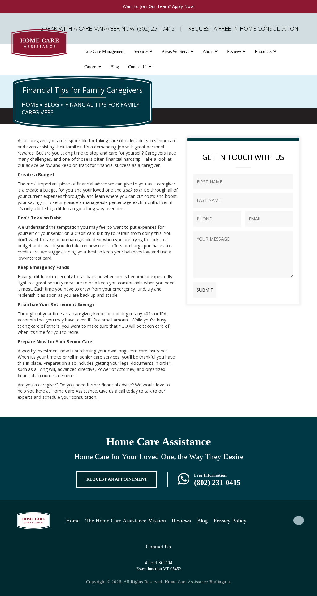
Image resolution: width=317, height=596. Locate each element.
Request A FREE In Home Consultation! (243, 28)
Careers (91, 67)
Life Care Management (104, 51)
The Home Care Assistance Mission (125, 520)
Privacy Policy (230, 520)
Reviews (235, 51)
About (209, 51)
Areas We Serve (176, 51)
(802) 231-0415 (217, 483)
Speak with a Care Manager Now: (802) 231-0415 (108, 28)
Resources (264, 51)
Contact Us (138, 67)
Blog (115, 67)
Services (142, 51)
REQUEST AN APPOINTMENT (116, 479)
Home (30, 104)
